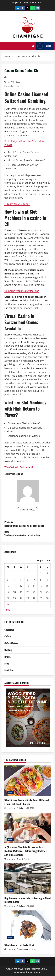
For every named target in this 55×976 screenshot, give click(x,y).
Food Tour (9, 670)
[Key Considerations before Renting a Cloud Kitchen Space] (27, 878)
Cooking (8, 650)
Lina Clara (11, 808)
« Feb (7, 609)
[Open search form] (33, 46)
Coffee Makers (11, 643)
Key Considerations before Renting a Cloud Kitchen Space (27, 900)
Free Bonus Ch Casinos (17, 203)
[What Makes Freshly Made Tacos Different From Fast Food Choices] (27, 780)
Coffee (7, 636)
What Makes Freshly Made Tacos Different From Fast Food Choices (26, 802)
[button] (4, 46)
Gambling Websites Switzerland (21, 290)
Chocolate (9, 629)
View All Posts (27, 509)
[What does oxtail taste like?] (27, 925)
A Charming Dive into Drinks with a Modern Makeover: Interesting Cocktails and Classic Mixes (25, 850)
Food (6, 663)
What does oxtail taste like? (19, 945)
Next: (22, 533)
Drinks (7, 657)
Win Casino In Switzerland (18, 467)
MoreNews (20, 972)
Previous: (24, 523)
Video (48, 46)
